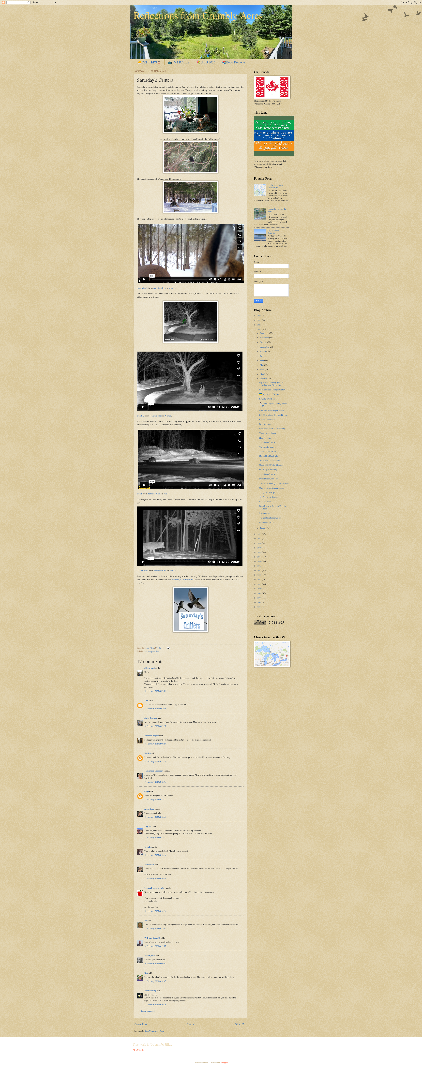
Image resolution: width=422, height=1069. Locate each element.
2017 (259, 556)
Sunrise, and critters (267, 451)
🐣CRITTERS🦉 (149, 62)
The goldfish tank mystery (270, 517)
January (263, 528)
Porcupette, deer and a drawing (272, 428)
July (262, 355)
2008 (259, 597)
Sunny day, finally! (267, 492)
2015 (259, 565)
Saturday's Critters (267, 398)
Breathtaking (150, 990)
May (262, 364)
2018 (259, 552)
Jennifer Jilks (159, 287)
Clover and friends (267, 419)
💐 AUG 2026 (205, 62)
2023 (259, 329)
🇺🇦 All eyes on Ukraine (269, 394)
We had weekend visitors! (270, 460)
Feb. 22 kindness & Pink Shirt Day (273, 414)
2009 (259, 593)
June (262, 360)
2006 (259, 606)
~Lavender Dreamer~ (154, 770)
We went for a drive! (267, 446)
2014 (259, 570)
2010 (259, 588)
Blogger (224, 1062)
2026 (259, 315)
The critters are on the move (277, 210)
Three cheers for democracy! (271, 433)
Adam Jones (149, 955)
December (264, 333)
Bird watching (265, 424)
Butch (139, 493)
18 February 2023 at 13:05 (155, 816)
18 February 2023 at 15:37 (155, 854)
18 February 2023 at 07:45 (155, 708)
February (264, 378)
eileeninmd (149, 668)
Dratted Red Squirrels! (268, 455)
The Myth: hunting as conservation (273, 483)
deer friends (142, 287)
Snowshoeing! (265, 513)
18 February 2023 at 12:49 (155, 781)
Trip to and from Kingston (274, 231)
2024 (259, 324)
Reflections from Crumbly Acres (198, 15)
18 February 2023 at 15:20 (155, 837)
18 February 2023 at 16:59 (155, 910)
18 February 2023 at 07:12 (155, 690)
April (262, 369)
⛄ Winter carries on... (269, 496)
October (263, 342)
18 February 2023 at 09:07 (155, 726)
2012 (259, 579)
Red (146, 920)
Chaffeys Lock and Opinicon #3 (275, 186)
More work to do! (266, 522)
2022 (259, 534)
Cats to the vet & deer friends (271, 487)
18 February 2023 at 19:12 (155, 946)
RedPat (147, 753)
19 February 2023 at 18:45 (155, 981)
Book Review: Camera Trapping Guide (273, 507)
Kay (146, 973)
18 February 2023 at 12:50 (155, 799)
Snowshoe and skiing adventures (272, 389)
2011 (259, 584)
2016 (259, 561)
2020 (259, 543)
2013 (259, 574)
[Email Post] (168, 647)
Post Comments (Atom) (155, 1030)
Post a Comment (148, 1010)
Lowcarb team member (155, 888)
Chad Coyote (143, 570)
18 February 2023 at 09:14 (155, 743)
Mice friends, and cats (268, 478)
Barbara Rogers (151, 735)
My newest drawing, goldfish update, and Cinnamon (271, 383)
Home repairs (265, 437)
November (264, 337)
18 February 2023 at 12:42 (155, 761)
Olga (146, 791)
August (263, 351)
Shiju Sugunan (150, 718)
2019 (259, 547)
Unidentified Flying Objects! (271, 464)
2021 (259, 538)
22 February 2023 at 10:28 (155, 1004)
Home (191, 1024)
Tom (146, 700)
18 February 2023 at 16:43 (155, 878)
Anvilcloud (149, 808)
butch (146, 651)
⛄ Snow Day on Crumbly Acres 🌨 (273, 404)
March (263, 374)
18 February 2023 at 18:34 (155, 928)
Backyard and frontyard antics (272, 410)
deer (157, 651)
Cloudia (147, 846)
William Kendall (152, 937)
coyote (152, 651)
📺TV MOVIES (178, 62)
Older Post (241, 1024)
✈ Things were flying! (268, 469)
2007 (259, 602)
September (265, 346)
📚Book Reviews (233, 62)
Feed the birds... (266, 501)
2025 (259, 320)
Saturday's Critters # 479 (183, 579)
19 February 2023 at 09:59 (155, 963)
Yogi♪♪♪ (148, 826)
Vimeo (172, 287)
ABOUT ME (138, 1049)
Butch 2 (140, 415)
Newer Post (140, 1024)
